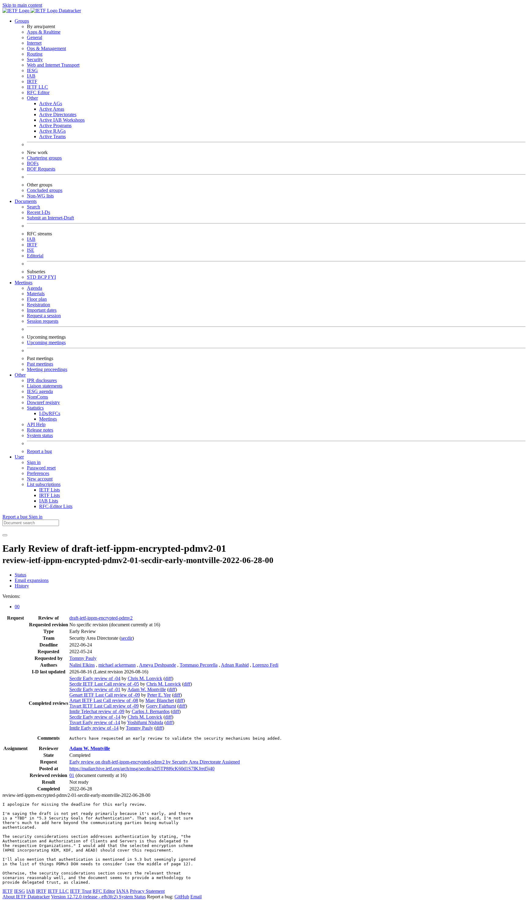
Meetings (48, 419)
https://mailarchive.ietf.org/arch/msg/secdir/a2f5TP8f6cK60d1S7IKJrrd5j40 (142, 768)
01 (71, 775)
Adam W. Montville (146, 689)
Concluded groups (44, 190)
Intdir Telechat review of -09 (96, 711)
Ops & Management (46, 48)
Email (196, 896)
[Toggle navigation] (4, 535)
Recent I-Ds (38, 212)
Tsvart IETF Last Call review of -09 (104, 706)
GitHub (181, 896)
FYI (52, 277)
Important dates (42, 310)
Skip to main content (22, 5)
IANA (122, 891)
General (34, 37)
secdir (126, 638)
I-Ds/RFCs (49, 413)
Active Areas (51, 109)
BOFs (32, 163)
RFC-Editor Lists (55, 506)
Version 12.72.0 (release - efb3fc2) (85, 896)
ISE (30, 250)
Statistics (35, 408)
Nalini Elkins (82, 665)
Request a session (44, 315)
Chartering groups (44, 157)
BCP (43, 277)
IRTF (32, 81)
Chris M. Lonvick (145, 678)
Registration (38, 304)
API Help (36, 424)
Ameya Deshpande (157, 665)
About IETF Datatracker (26, 896)
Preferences (38, 473)
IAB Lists (48, 500)
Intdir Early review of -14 (94, 728)
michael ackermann (117, 665)
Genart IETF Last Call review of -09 (104, 695)
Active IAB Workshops (62, 120)
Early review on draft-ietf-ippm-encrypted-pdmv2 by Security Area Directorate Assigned (154, 761)
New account (40, 478)
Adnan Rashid (235, 665)
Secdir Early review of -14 (94, 717)
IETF (7, 891)
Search (33, 206)
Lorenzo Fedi (265, 665)
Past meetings (40, 363)
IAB (31, 76)
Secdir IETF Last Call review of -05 (104, 684)
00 (17, 606)
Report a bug (39, 451)
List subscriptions (44, 484)
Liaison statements (44, 385)
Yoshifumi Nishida (145, 722)
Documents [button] (26, 201)
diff (168, 678)
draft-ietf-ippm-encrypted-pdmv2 (101, 617)
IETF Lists (49, 489)
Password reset (41, 467)
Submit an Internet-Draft (50, 217)
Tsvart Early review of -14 (94, 722)
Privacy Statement (147, 891)
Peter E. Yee (159, 695)
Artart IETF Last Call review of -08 (103, 700)
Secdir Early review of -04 (94, 678)
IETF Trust (80, 891)
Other (32, 98)
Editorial (35, 255)
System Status (132, 896)
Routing (34, 54)
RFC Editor (38, 92)
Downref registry (43, 402)
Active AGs (50, 103)
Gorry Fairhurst (161, 706)
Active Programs (55, 125)
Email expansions (32, 580)
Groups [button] (22, 21)
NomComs (37, 396)
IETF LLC (37, 87)
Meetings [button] (23, 282)
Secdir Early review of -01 (94, 689)
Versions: (11, 596)
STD (32, 277)
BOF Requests (41, 168)
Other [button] (20, 374)
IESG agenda (40, 391)
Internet (34, 43)
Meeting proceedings (47, 369)
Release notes (40, 430)
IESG (32, 70)
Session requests (42, 321)
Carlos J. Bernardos (151, 711)
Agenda (34, 288)
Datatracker (69, 10)
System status (40, 435)
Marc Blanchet (159, 700)
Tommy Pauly (83, 658)
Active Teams (52, 136)
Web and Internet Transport (53, 65)
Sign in (34, 462)
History (22, 585)
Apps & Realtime (44, 32)
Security (35, 59)
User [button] (19, 456)
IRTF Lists (49, 495)
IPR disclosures (42, 380)
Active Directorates (57, 114)
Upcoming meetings (46, 342)
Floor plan (37, 299)
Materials (36, 293)
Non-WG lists (40, 195)
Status (20, 574)
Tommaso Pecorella (199, 665)
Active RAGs (52, 131)
